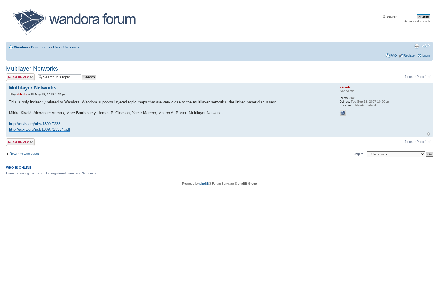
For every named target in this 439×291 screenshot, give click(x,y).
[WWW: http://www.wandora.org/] (343, 113)
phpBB (204, 183)
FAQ (393, 55)
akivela (21, 94)
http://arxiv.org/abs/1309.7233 (34, 124)
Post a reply (14, 75)
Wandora (21, 47)
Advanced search (417, 21)
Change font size (425, 46)
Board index (40, 47)
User (56, 47)
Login (426, 55)
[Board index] (73, 22)
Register (409, 55)
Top (428, 134)
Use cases (71, 47)
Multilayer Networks (32, 68)
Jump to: (358, 154)
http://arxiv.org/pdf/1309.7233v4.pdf (39, 129)
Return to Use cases (25, 153)
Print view (416, 46)
